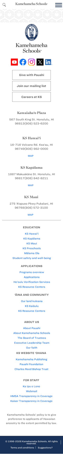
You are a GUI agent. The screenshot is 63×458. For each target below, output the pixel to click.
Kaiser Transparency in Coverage (31, 401)
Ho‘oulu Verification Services (31, 282)
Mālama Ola (31, 253)
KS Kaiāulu (31, 306)
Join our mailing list (31, 85)
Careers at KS (31, 96)
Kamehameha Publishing (31, 359)
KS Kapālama (31, 238)
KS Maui (31, 243)
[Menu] (57, 5)
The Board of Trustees (32, 338)
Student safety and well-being (31, 258)
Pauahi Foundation (31, 364)
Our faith (31, 347)
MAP (30, 156)
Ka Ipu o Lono (31, 386)
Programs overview (31, 272)
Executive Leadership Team (31, 342)
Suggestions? (45, 447)
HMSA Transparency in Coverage (31, 396)
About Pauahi (31, 328)
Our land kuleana (32, 301)
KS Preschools (32, 248)
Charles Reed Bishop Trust (31, 369)
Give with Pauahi (31, 75)
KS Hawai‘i (31, 233)
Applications (32, 277)
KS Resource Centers (31, 286)
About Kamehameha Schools (31, 333)
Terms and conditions (22, 447)
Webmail (31, 391)
